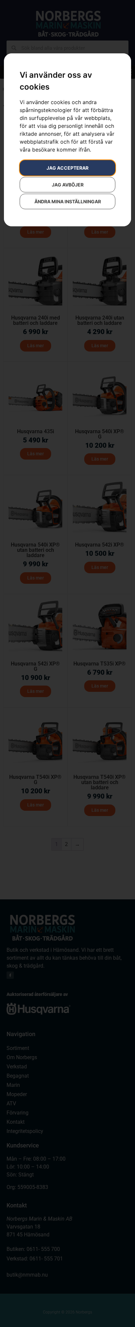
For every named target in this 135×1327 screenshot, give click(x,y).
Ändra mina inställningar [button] (67, 201)
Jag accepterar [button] (67, 168)
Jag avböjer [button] (68, 184)
